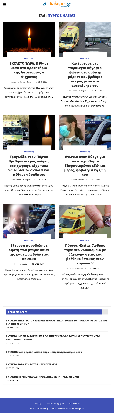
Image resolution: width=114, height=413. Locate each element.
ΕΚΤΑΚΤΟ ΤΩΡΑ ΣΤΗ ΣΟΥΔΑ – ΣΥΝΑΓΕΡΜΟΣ (31, 364)
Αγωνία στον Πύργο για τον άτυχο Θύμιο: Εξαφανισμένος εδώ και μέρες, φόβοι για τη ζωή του (85, 165)
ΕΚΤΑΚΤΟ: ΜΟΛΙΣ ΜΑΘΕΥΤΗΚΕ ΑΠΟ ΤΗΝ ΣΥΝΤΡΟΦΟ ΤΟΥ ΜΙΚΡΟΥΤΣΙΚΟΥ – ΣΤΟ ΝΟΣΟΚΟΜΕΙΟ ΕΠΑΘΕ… (53, 338)
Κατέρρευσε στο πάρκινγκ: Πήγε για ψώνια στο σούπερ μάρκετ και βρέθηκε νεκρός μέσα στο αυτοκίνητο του (85, 74)
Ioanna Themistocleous (22, 82)
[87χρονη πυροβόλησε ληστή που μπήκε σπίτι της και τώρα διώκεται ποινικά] (29, 221)
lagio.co (80, 408)
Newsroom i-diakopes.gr (78, 90)
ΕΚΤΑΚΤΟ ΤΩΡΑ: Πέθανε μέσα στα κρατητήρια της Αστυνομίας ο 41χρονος (29, 70)
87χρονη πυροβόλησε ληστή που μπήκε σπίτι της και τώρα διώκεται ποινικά (29, 252)
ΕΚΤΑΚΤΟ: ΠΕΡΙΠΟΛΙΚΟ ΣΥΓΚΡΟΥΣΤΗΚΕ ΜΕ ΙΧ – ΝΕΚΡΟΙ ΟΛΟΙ (42, 376)
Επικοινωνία (74, 403)
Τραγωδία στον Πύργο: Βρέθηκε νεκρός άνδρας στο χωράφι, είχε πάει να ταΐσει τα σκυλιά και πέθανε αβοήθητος (29, 165)
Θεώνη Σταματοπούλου (78, 268)
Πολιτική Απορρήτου (55, 403)
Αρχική (38, 403)
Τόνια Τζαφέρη (78, 179)
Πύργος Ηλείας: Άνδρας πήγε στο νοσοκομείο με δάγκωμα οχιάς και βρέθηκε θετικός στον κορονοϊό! (85, 254)
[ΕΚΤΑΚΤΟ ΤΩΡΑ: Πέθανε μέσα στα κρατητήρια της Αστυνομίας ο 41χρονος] (29, 39)
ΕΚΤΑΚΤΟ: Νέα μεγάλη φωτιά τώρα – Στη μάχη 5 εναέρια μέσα (44, 352)
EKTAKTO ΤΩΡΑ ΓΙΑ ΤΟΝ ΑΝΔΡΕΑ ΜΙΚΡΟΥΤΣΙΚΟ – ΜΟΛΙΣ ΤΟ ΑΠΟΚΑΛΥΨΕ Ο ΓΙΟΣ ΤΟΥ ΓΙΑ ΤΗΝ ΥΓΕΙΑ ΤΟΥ (56, 322)
